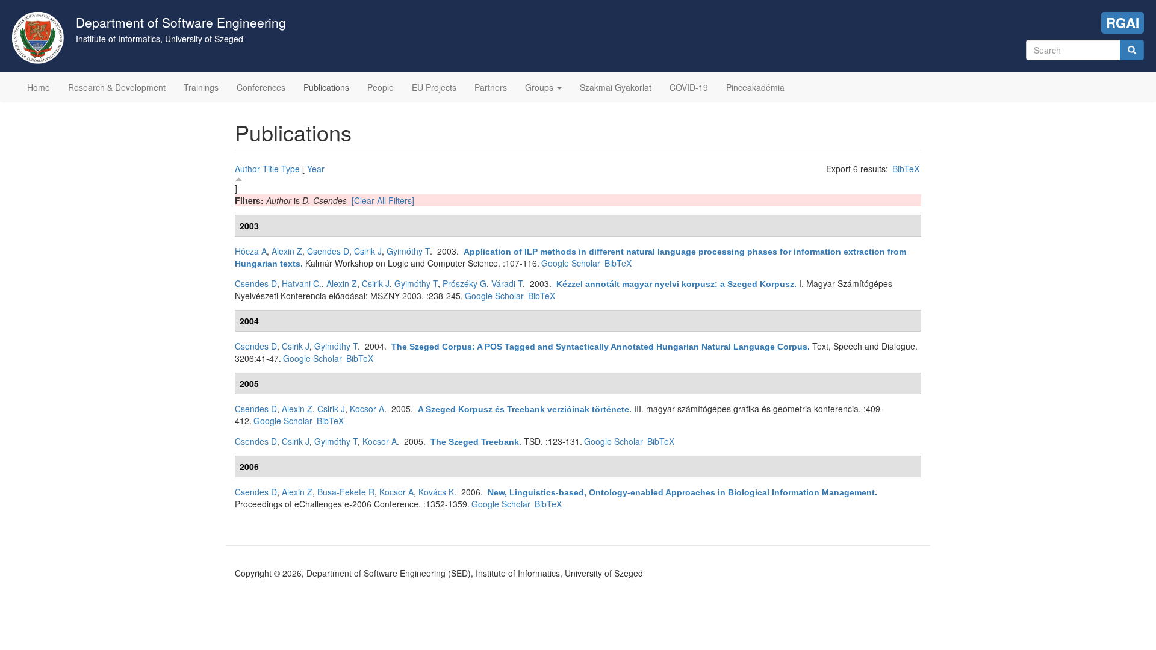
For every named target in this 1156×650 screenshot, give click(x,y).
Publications (326, 87)
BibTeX (905, 168)
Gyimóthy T (408, 251)
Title (271, 168)
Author (247, 168)
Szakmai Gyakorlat (615, 87)
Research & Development (117, 87)
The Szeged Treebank (474, 442)
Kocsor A (367, 409)
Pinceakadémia (755, 87)
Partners (490, 87)
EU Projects (434, 87)
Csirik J (368, 251)
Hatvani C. (302, 283)
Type (290, 168)
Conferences (261, 87)
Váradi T (507, 283)
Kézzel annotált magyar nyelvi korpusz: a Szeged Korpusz (675, 284)
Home (38, 87)
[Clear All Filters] (383, 200)
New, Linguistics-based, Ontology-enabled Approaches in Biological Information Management (681, 492)
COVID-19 (689, 87)
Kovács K (436, 492)
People (380, 87)
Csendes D (328, 251)
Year (316, 168)
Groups (540, 87)
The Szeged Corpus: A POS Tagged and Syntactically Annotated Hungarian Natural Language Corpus (599, 346)
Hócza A (251, 251)
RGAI (1122, 22)
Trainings (201, 87)
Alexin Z (287, 251)
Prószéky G (464, 283)
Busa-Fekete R (345, 492)
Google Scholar (570, 263)
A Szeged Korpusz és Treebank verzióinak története (523, 409)
